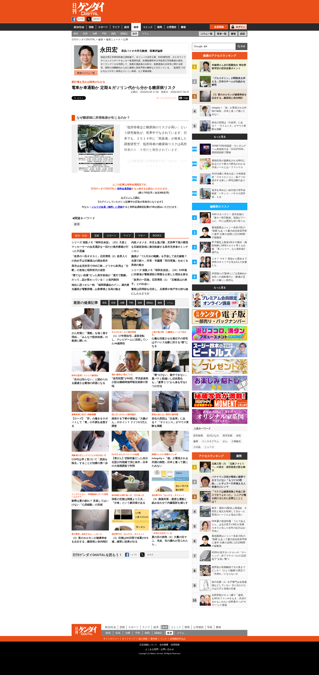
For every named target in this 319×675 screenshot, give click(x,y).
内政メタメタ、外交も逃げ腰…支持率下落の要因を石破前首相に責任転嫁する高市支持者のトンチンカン (159, 246)
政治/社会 (79, 27)
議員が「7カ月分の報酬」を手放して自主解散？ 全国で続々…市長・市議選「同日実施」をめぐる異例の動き (159, 260)
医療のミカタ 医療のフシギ (164, 454)
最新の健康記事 (85, 303)
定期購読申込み (178, 639)
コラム (170, 302)
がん (225, 441)
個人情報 (142, 639)
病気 (104, 302)
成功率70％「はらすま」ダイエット (168, 495)
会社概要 (164, 644)
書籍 (183, 27)
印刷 (185, 98)
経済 (126, 27)
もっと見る (220, 136)
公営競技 (171, 27)
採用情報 (175, 644)
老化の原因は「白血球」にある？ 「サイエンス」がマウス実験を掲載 (170, 422)
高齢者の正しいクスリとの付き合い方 (89, 455)
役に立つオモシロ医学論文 (124, 414)
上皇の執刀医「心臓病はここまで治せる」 (169, 333)
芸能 (91, 27)
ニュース (209, 447)
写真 (209, 627)
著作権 (153, 639)
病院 (140, 302)
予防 (131, 302)
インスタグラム (210, 441)
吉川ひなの (213, 435)
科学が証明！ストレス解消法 (85, 375)
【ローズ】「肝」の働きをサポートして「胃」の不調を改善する (90, 422)
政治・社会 (81, 235)
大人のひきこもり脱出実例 (124, 332)
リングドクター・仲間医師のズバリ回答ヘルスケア (90, 495)
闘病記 (150, 302)
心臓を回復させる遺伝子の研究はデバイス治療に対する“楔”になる (170, 342)
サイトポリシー (111, 639)
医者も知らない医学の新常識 (165, 414)
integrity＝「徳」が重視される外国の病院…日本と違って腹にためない (170, 462)
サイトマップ (128, 639)
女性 (238, 435)
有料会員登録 (124, 188)
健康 (136, 27)
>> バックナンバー (166, 98)
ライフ (116, 27)
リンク (163, 639)
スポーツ (103, 27)
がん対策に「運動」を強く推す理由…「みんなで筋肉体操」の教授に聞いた (90, 337)
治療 (122, 302)
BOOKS (157, 235)
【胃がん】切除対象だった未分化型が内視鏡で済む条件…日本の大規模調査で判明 (130, 462)
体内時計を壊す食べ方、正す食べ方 (128, 495)
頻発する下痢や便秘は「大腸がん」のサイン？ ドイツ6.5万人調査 (130, 422)
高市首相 (227, 435)
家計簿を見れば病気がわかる (88, 81)
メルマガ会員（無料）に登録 (107, 207)
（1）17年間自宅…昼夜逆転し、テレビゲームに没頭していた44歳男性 (130, 340)
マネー (141, 235)
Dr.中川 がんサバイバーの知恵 (125, 454)
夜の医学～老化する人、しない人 (87, 534)
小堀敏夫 (236, 441)
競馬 (159, 27)
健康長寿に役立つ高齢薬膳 (84, 414)
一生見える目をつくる (162, 533)
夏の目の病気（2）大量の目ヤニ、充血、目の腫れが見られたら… (170, 541)
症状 (113, 302)
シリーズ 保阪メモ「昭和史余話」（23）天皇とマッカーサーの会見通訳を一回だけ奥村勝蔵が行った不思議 (100, 246)
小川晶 (196, 447)
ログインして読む (130, 197)
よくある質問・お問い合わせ (159, 649)
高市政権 (198, 435)
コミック (148, 27)
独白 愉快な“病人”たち (122, 374)
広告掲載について (148, 644)
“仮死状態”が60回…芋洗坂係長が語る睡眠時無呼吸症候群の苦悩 (130, 382)
